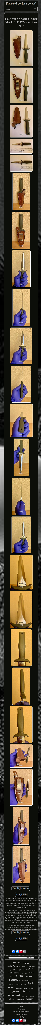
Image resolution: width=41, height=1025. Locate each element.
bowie (15, 970)
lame (31, 972)
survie (22, 973)
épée (26, 973)
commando (31, 966)
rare (11, 976)
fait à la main (13, 966)
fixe (10, 970)
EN (20, 1017)
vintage (27, 963)
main (25, 988)
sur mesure (31, 988)
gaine (31, 980)
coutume (20, 999)
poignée (19, 984)
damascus (11, 984)
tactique (13, 972)
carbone (29, 976)
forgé (25, 984)
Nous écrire (21, 1009)
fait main (19, 975)
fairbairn (25, 980)
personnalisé (26, 969)
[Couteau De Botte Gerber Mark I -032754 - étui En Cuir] (21, 48)
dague (29, 998)
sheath (24, 966)
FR (23, 1017)
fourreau (16, 991)
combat (16, 962)
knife (30, 983)
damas (32, 996)
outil (23, 996)
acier (11, 987)
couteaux (19, 988)
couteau (14, 979)
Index (21, 1006)
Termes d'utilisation (21, 1014)
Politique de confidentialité (21, 1011)
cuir (27, 996)
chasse (26, 991)
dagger (12, 999)
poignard (14, 995)
